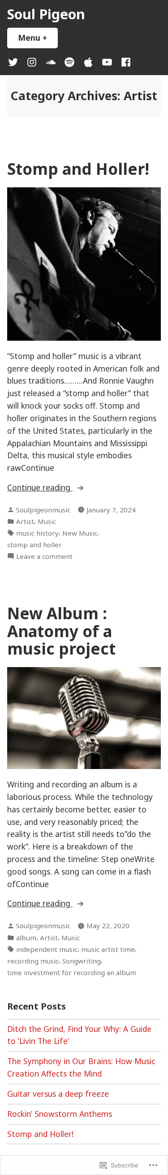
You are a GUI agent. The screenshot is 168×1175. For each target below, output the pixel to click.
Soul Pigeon (46, 13)
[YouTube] (107, 61)
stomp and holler (34, 544)
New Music (79, 532)
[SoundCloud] (50, 61)
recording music (33, 960)
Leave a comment (44, 556)
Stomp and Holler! (78, 168)
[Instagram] (31, 61)
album (26, 937)
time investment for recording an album (71, 972)
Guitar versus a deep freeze (58, 1093)
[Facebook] (124, 61)
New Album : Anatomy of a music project (61, 631)
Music (47, 521)
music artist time (108, 949)
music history (37, 532)
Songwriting (81, 960)
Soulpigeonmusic (43, 509)
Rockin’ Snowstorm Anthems (59, 1113)
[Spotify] (69, 61)
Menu (38, 37)
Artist (25, 521)
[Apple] (88, 61)
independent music (47, 949)
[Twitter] (14, 61)
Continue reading (40, 488)
